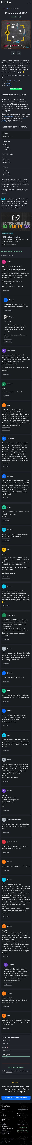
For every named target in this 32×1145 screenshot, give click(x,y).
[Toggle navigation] (29, 2)
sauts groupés (9, 116)
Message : (6, 1055)
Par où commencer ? (7, 1112)
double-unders (12, 81)
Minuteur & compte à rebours (7, 1129)
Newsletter (23, 1127)
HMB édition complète (11, 237)
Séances (9, 9)
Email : (5, 1047)
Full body (14, 16)
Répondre (6, 290)
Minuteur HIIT (5, 1134)
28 (20, 17)
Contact (3, 1119)
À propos (4, 1115)
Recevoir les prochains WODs (16, 1098)
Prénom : (5, 1040)
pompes (9, 85)
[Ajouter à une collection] (19, 53)
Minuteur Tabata (6, 1132)
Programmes (20, 1114)
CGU (2, 1121)
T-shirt (3, 1117)
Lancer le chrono (16, 89)
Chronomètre (5, 1126)
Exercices (19, 1115)
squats (8, 83)
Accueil (3, 9)
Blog (2, 1114)
